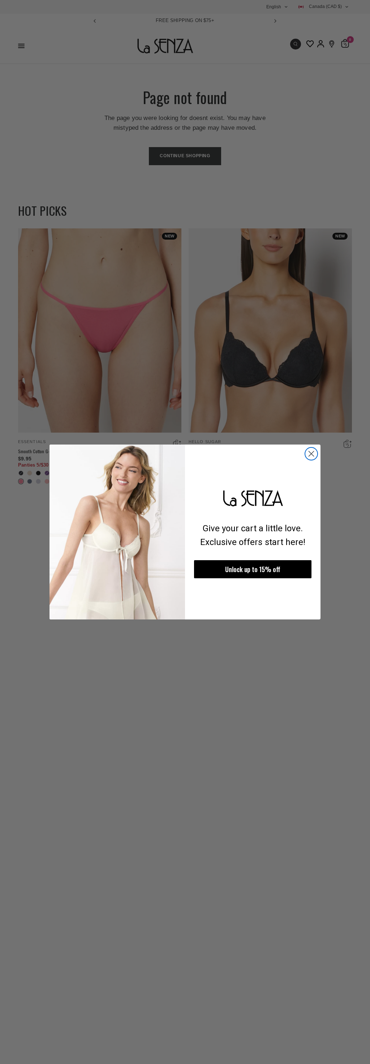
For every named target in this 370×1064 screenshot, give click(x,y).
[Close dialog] (311, 453)
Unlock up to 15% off (252, 569)
